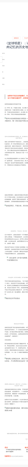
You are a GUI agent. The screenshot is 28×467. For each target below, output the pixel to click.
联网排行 (16, 38)
